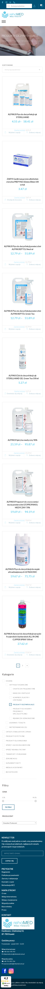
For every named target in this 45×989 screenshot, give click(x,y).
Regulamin (6, 872)
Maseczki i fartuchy (21, 693)
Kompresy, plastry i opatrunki (21, 698)
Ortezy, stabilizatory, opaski (18, 732)
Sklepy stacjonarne (9, 900)
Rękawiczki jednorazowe (24, 718)
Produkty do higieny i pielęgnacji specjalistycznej (22, 711)
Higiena (16, 40)
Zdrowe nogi (11, 758)
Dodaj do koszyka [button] (14, 200)
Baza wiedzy (7, 906)
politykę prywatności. (19, 985)
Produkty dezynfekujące (23, 704)
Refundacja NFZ (8, 885)
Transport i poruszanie (16, 754)
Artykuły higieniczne (31, 40)
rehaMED (6, 40)
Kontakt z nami (8, 882)
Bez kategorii (12, 772)
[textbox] (19, 823)
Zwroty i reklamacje (10, 878)
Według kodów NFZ (14, 767)
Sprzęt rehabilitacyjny (16, 750)
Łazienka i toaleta (17, 723)
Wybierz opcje (14, 132)
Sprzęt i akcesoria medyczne (18, 745)
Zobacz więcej (35, 132)
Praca (4, 910)
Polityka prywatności (10, 875)
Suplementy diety (13, 763)
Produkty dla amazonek (16, 741)
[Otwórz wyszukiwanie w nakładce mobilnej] (19, 6)
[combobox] (19, 822)
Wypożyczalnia (8, 903)
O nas (4, 893)
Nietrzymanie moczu (18, 727)
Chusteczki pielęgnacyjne (24, 689)
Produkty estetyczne (15, 736)
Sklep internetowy (9, 896)
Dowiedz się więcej (14, 393)
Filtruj (8, 807)
